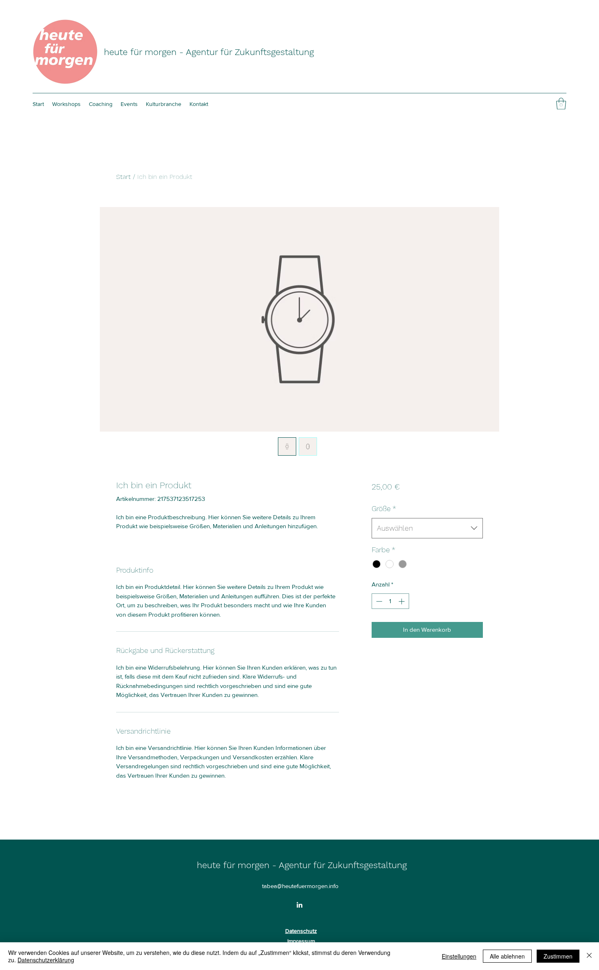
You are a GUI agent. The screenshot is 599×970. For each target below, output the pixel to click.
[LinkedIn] (299, 905)
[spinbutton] (390, 601)
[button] (561, 104)
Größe (384, 508)
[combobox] (427, 528)
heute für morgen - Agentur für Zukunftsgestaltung (209, 52)
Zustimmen (558, 956)
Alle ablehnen (507, 956)
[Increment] (402, 601)
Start (123, 177)
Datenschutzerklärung (46, 960)
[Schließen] (589, 956)
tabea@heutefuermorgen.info (300, 885)
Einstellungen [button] (459, 956)
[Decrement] (378, 601)
